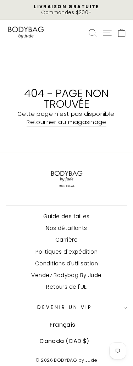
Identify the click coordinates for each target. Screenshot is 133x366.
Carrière (66, 239)
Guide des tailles (66, 216)
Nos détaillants (66, 228)
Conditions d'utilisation (66, 263)
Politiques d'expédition (66, 251)
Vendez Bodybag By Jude (66, 275)
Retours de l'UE (66, 287)
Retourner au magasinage (66, 122)
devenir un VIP (64, 307)
